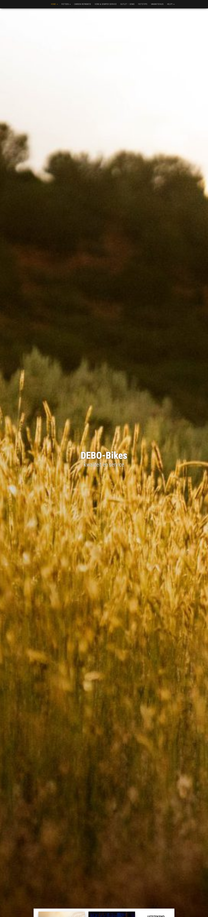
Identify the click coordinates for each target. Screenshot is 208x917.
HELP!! (170, 4)
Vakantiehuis (157, 4)
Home (54, 4)
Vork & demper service (106, 4)
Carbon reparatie (82, 4)
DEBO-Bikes (104, 455)
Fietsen (65, 4)
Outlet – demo (127, 4)
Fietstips (142, 4)
